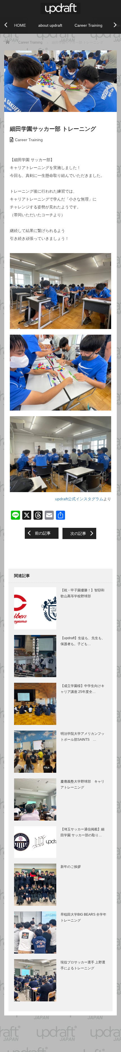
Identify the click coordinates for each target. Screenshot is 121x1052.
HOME (20, 25)
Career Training (88, 25)
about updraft (50, 25)
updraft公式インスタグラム (79, 499)
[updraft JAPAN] (60, 8)
